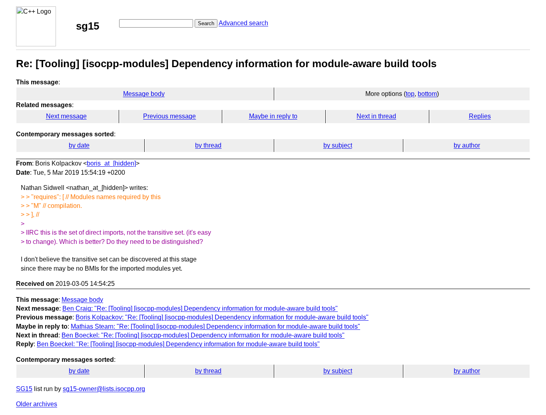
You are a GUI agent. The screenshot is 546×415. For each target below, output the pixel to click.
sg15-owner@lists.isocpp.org (104, 388)
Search (206, 23)
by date (79, 145)
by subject (337, 145)
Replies (480, 116)
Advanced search (243, 23)
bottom (427, 93)
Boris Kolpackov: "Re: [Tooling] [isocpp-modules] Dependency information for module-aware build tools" (222, 317)
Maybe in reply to (273, 116)
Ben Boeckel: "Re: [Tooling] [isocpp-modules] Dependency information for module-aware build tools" (203, 335)
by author (467, 145)
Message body (144, 93)
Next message (66, 116)
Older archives (36, 404)
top (410, 93)
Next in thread (376, 116)
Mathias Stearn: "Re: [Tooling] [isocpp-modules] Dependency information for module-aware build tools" (215, 326)
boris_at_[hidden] (111, 163)
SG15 (24, 388)
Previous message (169, 116)
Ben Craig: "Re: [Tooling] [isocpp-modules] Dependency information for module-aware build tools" (200, 308)
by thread (208, 145)
